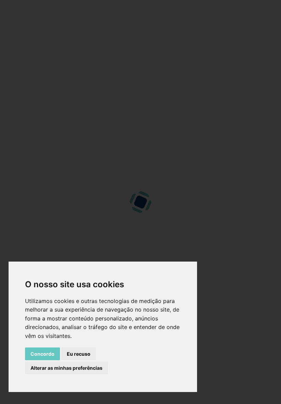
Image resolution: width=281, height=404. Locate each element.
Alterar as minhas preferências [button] (66, 368)
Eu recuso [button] (78, 354)
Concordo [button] (42, 354)
